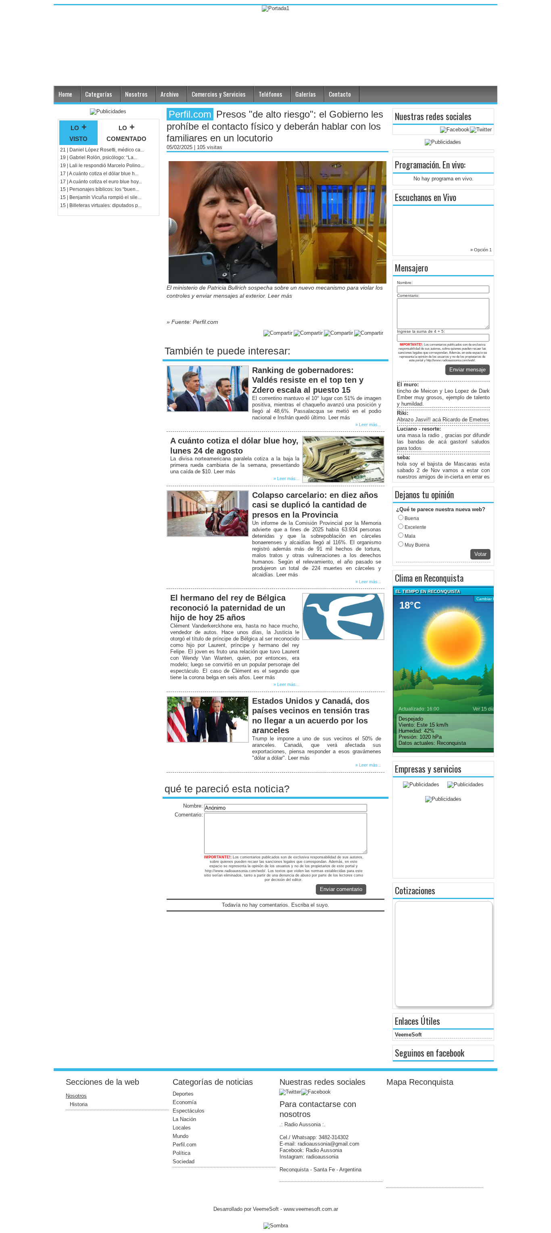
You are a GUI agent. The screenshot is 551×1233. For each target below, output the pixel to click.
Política (181, 1153)
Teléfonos (270, 94)
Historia (79, 1104)
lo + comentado (126, 132)
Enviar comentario (341, 889)
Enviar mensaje (467, 370)
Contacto (340, 94)
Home (65, 94)
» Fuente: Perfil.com (192, 322)
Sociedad (183, 1161)
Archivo (170, 94)
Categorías (98, 94)
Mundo (180, 1136)
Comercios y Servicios (219, 94)
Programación (417, 164)
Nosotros (136, 94)
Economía (184, 1102)
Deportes (183, 1094)
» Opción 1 (481, 249)
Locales (182, 1128)
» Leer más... (368, 424)
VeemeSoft (408, 1035)
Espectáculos (189, 1111)
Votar (480, 554)
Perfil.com (184, 1145)
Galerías (305, 94)
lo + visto (78, 132)
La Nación (184, 1119)
